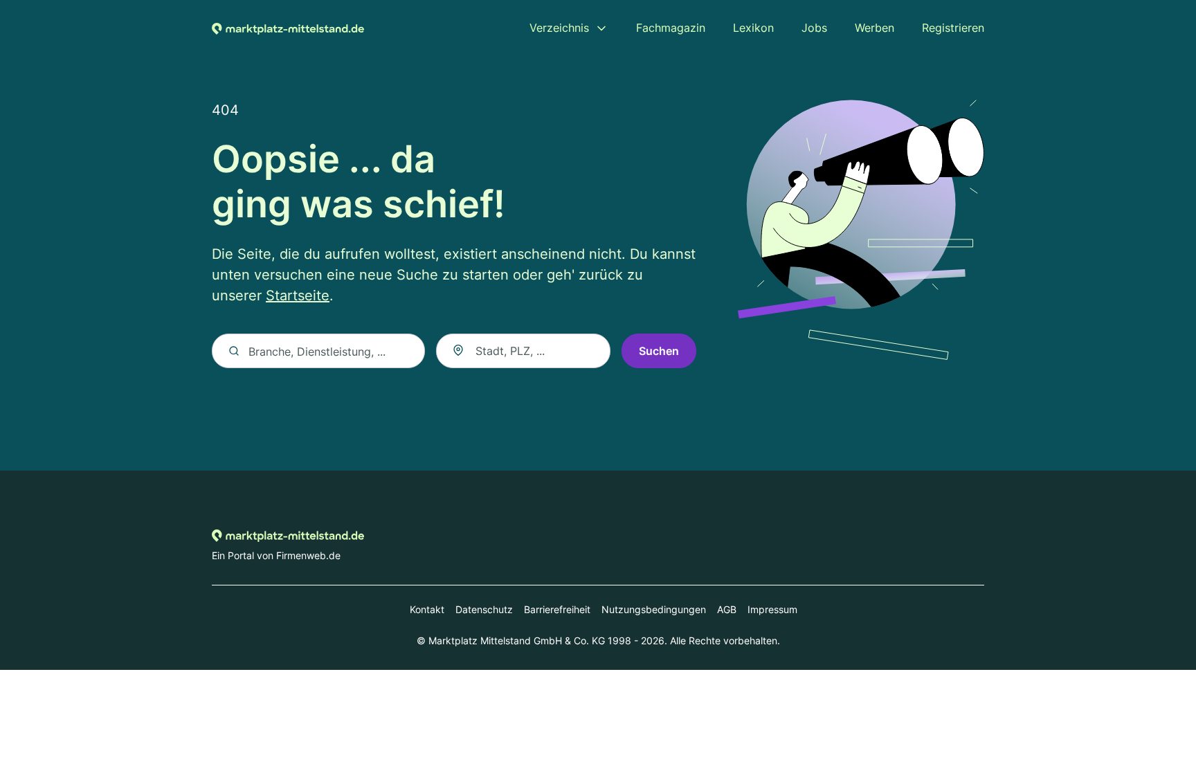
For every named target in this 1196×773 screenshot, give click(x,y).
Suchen (659, 351)
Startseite (297, 295)
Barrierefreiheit (557, 609)
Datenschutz (484, 609)
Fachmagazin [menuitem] (670, 28)
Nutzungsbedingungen (653, 609)
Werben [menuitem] (874, 28)
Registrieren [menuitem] (953, 28)
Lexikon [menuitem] (753, 28)
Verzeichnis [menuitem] (559, 28)
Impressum (772, 609)
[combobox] (523, 351)
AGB (726, 609)
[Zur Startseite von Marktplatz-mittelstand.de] (288, 27)
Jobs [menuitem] (814, 28)
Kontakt (427, 609)
